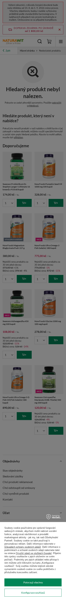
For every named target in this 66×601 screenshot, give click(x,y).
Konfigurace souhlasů (33, 592)
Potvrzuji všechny (33, 582)
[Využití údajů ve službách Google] (34, 553)
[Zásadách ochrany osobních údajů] (22, 547)
